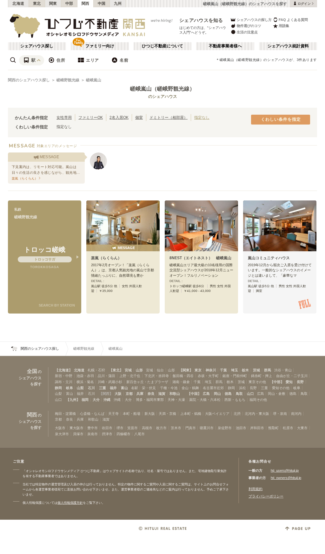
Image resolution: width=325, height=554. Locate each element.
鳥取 (239, 393)
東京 (198, 370)
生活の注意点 (247, 32)
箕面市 (132, 428)
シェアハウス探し (36, 46)
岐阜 (69, 388)
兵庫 (139, 393)
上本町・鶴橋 (190, 414)
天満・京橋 (167, 414)
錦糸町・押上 (261, 376)
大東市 (302, 428)
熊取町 (273, 428)
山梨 (80, 388)
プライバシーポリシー (266, 496)
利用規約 (255, 489)
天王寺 (113, 414)
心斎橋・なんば (92, 414)
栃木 (245, 370)
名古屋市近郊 (213, 388)
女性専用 (64, 117)
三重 (102, 388)
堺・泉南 (280, 414)
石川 (91, 388)
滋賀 (161, 393)
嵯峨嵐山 (93, 80)
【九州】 (73, 400)
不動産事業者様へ (225, 46)
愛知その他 (280, 388)
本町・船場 (131, 414)
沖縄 (106, 400)
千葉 (223, 370)
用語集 (284, 26)
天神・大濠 (176, 400)
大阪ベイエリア (217, 414)
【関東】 (186, 370)
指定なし (201, 117)
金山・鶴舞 (190, 388)
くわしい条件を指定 (281, 119)
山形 (139, 370)
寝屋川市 (207, 428)
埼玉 (234, 370)
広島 (206, 393)
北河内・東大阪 (257, 414)
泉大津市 (62, 434)
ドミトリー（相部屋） (168, 117)
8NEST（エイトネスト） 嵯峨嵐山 (200, 258)
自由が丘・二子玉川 (292, 376)
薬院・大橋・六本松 (205, 400)
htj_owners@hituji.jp (286, 478)
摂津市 (107, 434)
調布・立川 (63, 382)
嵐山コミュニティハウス (269, 258)
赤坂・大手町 (208, 376)
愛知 (289, 382)
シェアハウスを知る (201, 20)
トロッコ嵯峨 (44, 249)
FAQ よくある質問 (293, 20)
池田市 (241, 428)
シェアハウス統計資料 (288, 46)
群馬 (267, 370)
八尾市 (139, 434)
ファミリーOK (90, 117)
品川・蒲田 (106, 376)
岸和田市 (257, 428)
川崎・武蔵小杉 (110, 382)
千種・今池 (168, 388)
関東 (53, 3)
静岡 (58, 388)
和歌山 (174, 393)
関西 (86, 3)
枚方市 (161, 428)
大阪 (118, 393)
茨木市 (176, 428)
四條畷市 (123, 434)
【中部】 (277, 382)
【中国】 (194, 393)
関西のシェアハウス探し (29, 80)
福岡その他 (258, 400)
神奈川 (211, 370)
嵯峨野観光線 (67, 80)
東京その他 (257, 382)
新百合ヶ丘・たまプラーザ (147, 382)
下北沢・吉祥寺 (156, 376)
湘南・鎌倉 (181, 382)
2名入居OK (119, 117)
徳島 (228, 393)
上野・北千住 (129, 376)
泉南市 (92, 434)
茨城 (256, 370)
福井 (113, 388)
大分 (96, 400)
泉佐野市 (225, 428)
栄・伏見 (149, 388)
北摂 (237, 414)
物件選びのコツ (249, 26)
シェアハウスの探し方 (254, 20)
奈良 (151, 393)
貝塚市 (78, 434)
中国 (102, 3)
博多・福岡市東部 (150, 400)
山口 (250, 393)
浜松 (242, 388)
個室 (139, 117)
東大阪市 (76, 428)
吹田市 (107, 428)
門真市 (190, 428)
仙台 (160, 370)
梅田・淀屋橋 (65, 414)
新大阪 (149, 414)
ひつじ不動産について (162, 46)
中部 (69, 3)
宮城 (128, 370)
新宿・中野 (63, 376)
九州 (118, 3)
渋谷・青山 (283, 370)
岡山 (217, 393)
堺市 (119, 428)
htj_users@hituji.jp (285, 470)
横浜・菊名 (85, 382)
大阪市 (60, 428)
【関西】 (106, 393)
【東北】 (116, 370)
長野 (300, 382)
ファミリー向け (99, 46)
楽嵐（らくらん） (106, 258)
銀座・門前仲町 (234, 376)
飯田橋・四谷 (183, 376)
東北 (37, 3)
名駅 (134, 388)
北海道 (18, 3)
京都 (129, 393)
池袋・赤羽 (85, 376)
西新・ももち (234, 400)
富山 (124, 388)
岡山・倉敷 (276, 393)
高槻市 (147, 428)
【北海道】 (63, 370)
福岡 (85, 400)
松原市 (288, 428)
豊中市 (92, 428)
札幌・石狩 (96, 370)
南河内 (296, 414)
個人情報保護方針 (70, 502)
